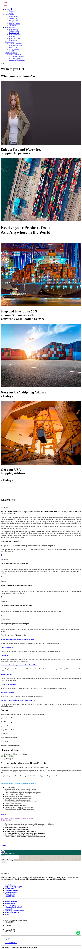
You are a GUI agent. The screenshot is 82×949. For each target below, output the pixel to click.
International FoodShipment (14, 35)
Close (3, 862)
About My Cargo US (12, 912)
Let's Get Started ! (11, 943)
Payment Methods (14, 24)
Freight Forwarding (11, 53)
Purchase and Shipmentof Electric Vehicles (16, 57)
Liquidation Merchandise (17, 60)
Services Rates (13, 47)
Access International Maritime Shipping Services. (17, 639)
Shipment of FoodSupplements (14, 39)
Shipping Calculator (15, 44)
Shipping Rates (9, 42)
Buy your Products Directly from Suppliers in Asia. (18, 700)
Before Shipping (14, 49)
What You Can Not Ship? (13, 907)
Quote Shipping (10, 896)
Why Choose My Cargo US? (13, 19)
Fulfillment (4, 655)
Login (11, 13)
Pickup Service (10, 894)
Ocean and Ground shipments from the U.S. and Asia (19, 665)
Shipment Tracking (7, 692)
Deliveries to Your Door (9, 684)
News (6, 914)
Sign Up (3, 814)
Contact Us (12, 25)
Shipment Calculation (15, 45)
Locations (12, 22)
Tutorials (11, 51)
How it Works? (9, 15)
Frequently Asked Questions (14, 911)
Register (8, 9)
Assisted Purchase (14, 31)
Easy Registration (7, 647)
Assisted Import (14, 33)
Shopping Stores (10, 27)
